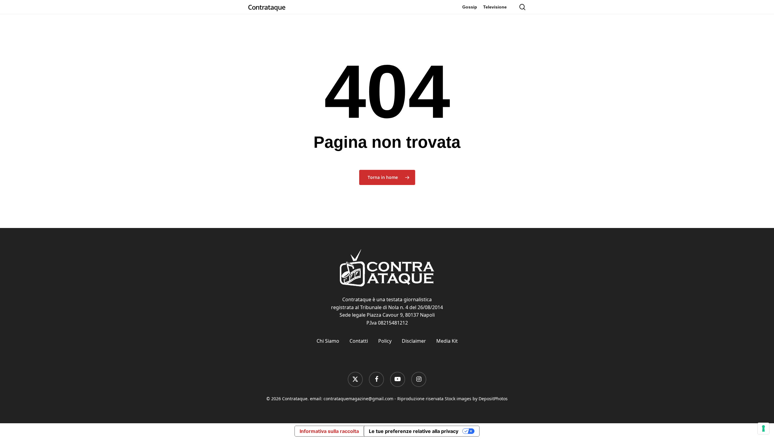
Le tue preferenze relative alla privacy (413, 431)
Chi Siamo (328, 341)
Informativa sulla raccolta (329, 431)
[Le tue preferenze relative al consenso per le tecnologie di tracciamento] (763, 428)
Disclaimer (414, 341)
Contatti (359, 341)
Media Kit (447, 341)
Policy (385, 341)
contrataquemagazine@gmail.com (358, 398)
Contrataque (266, 7)
